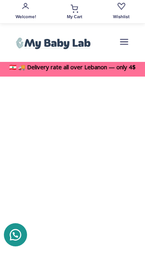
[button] (15, 234)
